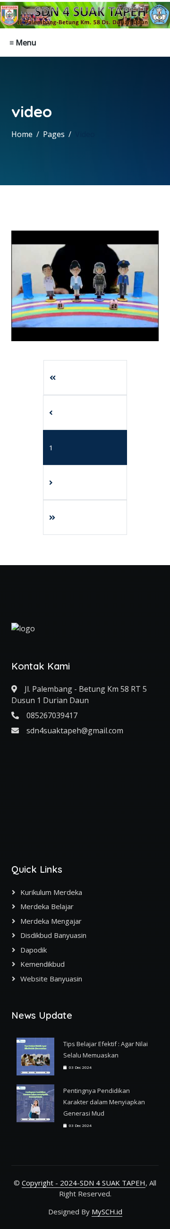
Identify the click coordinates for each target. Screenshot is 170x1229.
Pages (54, 134)
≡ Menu (22, 42)
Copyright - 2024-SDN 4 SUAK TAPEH (83, 1182)
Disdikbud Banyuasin (53, 935)
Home (22, 134)
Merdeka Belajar (47, 906)
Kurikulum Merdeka (51, 892)
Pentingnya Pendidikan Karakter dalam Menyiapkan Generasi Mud (104, 1101)
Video (85, 134)
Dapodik (33, 949)
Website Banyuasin (51, 978)
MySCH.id (107, 1211)
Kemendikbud (42, 964)
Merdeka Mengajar (51, 921)
